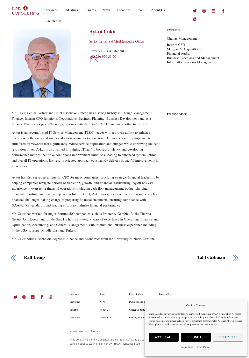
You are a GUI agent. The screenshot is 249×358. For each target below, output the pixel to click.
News (106, 9)
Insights (90, 9)
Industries (71, 9)
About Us (158, 9)
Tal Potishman (211, 257)
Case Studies (136, 294)
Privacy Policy (173, 317)
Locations (124, 9)
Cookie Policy (210, 324)
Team (141, 9)
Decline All (196, 337)
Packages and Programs (141, 301)
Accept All (164, 337)
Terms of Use (165, 294)
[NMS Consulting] (26, 14)
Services (52, 9)
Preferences (228, 337)
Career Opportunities (140, 309)
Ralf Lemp (34, 257)
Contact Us (53, 20)
